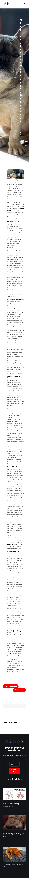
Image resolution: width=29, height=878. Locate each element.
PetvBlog (6, 806)
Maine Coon (10, 653)
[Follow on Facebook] (6, 741)
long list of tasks (11, 544)
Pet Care (20, 133)
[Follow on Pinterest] (14, 741)
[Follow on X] (18, 741)
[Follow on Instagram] (10, 741)
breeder (12, 609)
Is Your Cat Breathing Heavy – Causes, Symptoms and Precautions (14, 804)
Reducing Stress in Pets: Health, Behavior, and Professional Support (13, 834)
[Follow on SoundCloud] (22, 741)
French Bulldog (14, 180)
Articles (17, 779)
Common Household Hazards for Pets (13, 865)
